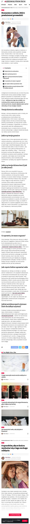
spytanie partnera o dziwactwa (11, 191)
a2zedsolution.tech (15, 1)
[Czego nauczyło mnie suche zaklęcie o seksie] (15, 363)
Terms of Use (10, 521)
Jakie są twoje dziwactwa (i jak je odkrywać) (12, 77)
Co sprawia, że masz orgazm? (12, 81)
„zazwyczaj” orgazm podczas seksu (11, 246)
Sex (3, 400)
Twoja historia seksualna (11, 71)
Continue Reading (15, 514)
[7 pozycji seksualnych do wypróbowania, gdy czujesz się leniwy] (15, 390)
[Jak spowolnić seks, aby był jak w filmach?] (15, 418)
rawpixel (8, 232)
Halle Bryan (7, 22)
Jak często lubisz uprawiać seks (13, 83)
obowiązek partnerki (7, 315)
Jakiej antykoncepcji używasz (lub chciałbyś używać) (13, 87)
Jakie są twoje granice (10, 74)
